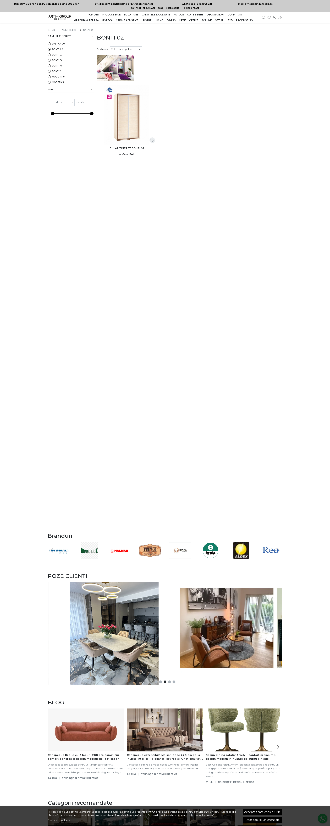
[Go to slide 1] (156, 681)
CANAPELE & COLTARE (156, 14)
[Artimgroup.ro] (59, 17)
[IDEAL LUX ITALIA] (89, 557)
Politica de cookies (158, 815)
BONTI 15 (57, 71)
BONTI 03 (57, 54)
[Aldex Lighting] (241, 557)
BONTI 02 (57, 49)
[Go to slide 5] (174, 681)
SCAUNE (206, 20)
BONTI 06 (57, 60)
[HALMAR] (119, 557)
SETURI (219, 20)
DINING (171, 20)
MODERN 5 (58, 82)
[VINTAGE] (150, 557)
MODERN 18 (58, 76)
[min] (62, 102)
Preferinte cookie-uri (59, 820)
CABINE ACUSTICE (127, 20)
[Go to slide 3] (165, 681)
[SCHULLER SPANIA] (211, 557)
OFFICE (193, 20)
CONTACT (136, 8)
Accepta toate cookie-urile (262, 812)
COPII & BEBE (195, 14)
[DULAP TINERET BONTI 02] (127, 115)
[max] (82, 102)
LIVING (159, 20)
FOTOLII (178, 14)
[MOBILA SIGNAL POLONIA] (59, 557)
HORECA (107, 20)
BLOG (160, 8)
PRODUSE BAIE (111, 14)
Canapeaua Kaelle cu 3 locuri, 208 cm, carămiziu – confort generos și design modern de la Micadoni (84, 757)
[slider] (52, 113)
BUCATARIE (131, 14)
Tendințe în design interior (80, 778)
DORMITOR (235, 14)
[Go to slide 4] (169, 681)
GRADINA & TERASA (86, 20)
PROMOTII (92, 14)
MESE (182, 20)
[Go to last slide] (52, 550)
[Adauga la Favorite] (152, 140)
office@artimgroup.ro (259, 3)
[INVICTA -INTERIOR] (180, 557)
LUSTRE (147, 20)
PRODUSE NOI (245, 20)
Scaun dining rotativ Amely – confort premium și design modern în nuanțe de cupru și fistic (241, 757)
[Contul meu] (274, 17)
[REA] (271, 557)
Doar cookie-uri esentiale (262, 820)
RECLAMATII (149, 8)
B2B (230, 20)
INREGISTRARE (191, 8)
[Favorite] (269, 17)
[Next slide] (278, 550)
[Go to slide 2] (160, 681)
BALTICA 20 (58, 43)
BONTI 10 (57, 65)
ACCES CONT (172, 8)
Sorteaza (102, 49)
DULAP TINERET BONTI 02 (126, 148)
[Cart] (280, 17)
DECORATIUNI (215, 14)
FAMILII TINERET (69, 30)
